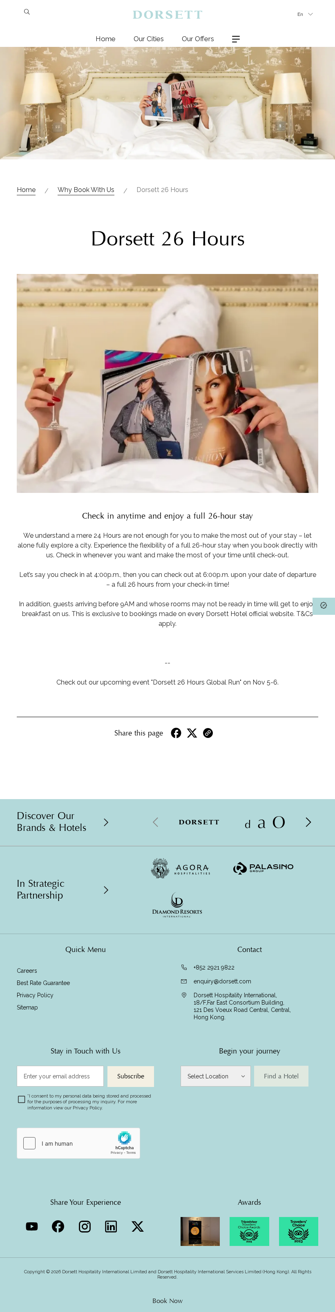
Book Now (167, 1301)
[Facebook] (59, 1224)
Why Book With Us (86, 190)
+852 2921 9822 (214, 967)
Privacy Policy (35, 995)
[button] (308, 822)
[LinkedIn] (112, 1224)
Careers (27, 970)
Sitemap (27, 1007)
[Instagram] (85, 1224)
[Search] (27, 13)
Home (106, 39)
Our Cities (149, 39)
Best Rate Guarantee (43, 983)
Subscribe (130, 1076)
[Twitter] (138, 1224)
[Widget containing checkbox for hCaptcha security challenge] (78, 1143)
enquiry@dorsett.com (222, 981)
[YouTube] (32, 1224)
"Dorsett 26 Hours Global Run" (196, 682)
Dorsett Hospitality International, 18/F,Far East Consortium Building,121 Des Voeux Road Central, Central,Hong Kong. (242, 1006)
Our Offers (198, 39)
